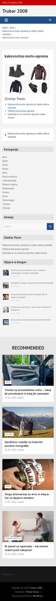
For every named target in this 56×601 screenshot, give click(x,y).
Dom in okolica (9, 176)
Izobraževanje (9, 180)
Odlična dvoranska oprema (21, 110)
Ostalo (5, 192)
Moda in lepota (9, 184)
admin (21, 397)
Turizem (6, 204)
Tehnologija (8, 200)
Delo (4, 172)
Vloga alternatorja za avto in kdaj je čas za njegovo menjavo (27, 496)
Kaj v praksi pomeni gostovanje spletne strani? (31, 320)
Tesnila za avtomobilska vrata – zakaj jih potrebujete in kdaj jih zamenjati (28, 391)
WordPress (38, 595)
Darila (5, 168)
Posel (5, 196)
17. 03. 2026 (10, 502)
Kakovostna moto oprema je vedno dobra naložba (28, 135)
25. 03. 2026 (10, 449)
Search (50, 226)
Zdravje (6, 207)
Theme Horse (32, 591)
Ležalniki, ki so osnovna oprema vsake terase (24, 252)
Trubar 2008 (15, 11)
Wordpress (7, 574)
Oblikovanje (8, 188)
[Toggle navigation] (6, 20)
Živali (5, 164)
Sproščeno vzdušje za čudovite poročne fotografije (32, 283)
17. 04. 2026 (10, 397)
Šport (5, 160)
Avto (4, 157)
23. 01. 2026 (10, 554)
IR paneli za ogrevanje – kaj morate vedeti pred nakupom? (26, 548)
